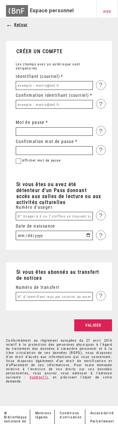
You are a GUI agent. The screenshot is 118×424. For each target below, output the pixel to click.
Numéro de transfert (37, 287)
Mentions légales (43, 415)
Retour (20, 24)
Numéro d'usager (34, 207)
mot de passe (41, 160)
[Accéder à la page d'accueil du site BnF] (17, 9)
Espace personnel (52, 10)
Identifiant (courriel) (38, 76)
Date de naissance (35, 226)
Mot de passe (30, 122)
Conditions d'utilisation (70, 415)
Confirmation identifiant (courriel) (52, 95)
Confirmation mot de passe (45, 141)
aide (107, 11)
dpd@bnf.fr (39, 377)
